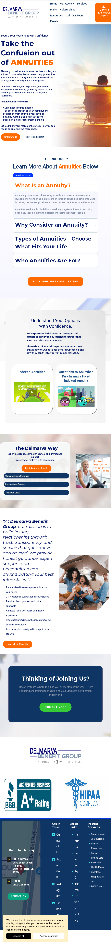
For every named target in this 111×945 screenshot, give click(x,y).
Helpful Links (67, 9)
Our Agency (67, 3)
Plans (53, 9)
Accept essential (49, 936)
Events (54, 21)
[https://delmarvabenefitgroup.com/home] (21, 12)
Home (53, 3)
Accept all (18, 936)
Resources (56, 15)
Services (82, 3)
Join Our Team (74, 15)
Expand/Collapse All (23, 175)
